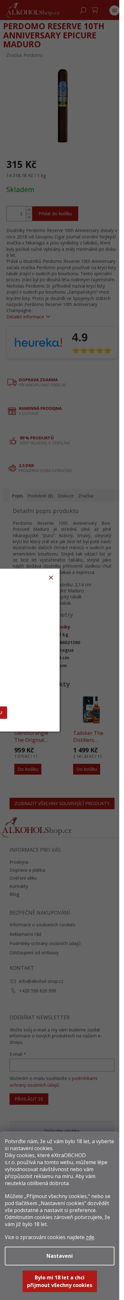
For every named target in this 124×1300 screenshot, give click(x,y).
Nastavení (59, 1255)
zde (90, 1237)
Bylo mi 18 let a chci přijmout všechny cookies (59, 1281)
